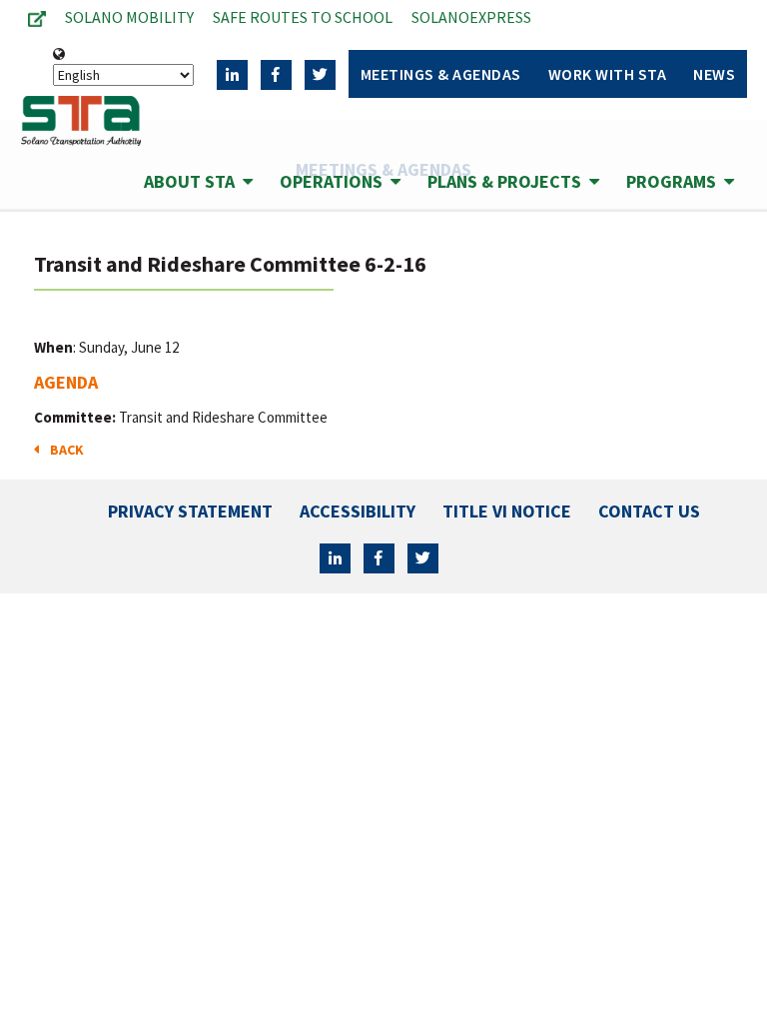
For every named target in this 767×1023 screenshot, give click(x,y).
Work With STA (607, 74)
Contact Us (649, 511)
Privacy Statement (190, 511)
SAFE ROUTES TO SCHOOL (302, 17)
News (714, 74)
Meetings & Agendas (441, 74)
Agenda (66, 382)
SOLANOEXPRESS (471, 17)
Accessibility (357, 511)
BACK (64, 450)
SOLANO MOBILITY (129, 17)
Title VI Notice (506, 511)
